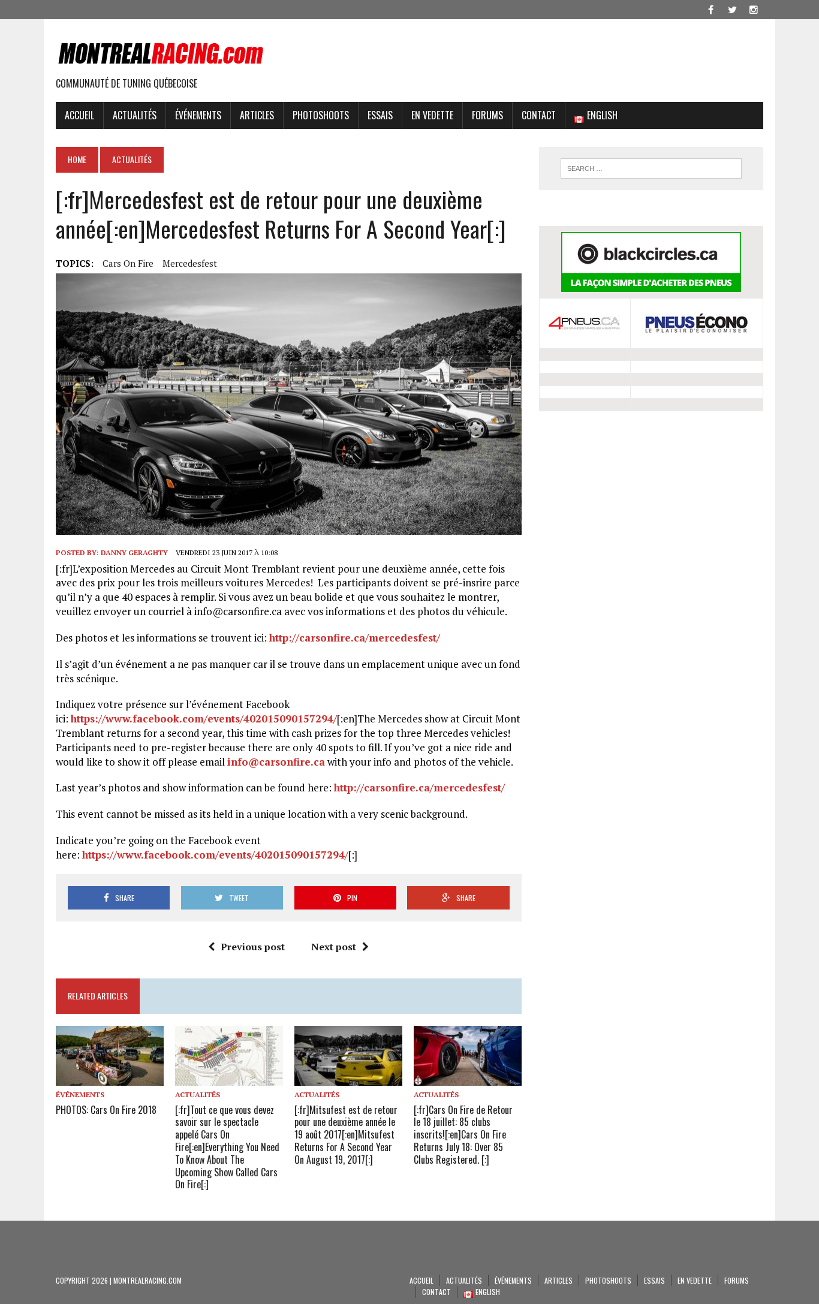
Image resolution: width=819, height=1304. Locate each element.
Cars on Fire (128, 263)
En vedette (432, 115)
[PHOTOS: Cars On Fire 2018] (110, 1078)
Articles (257, 115)
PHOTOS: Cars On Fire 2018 (106, 1110)
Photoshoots (321, 115)
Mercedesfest (189, 263)
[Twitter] (732, 8)
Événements (198, 115)
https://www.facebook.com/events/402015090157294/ (204, 718)
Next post (333, 946)
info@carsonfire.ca (276, 762)
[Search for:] (651, 168)
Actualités (134, 115)
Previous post (253, 946)
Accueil (79, 115)
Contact (539, 115)
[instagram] (753, 8)
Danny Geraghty (134, 552)
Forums (487, 115)
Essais (380, 115)
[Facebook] (710, 8)
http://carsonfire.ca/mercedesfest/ (354, 638)
